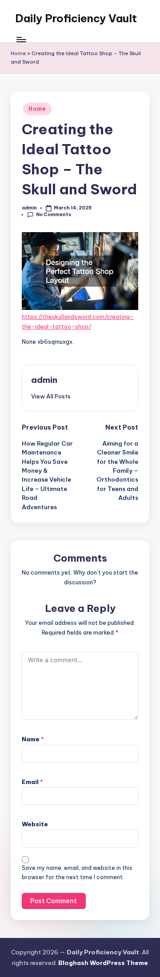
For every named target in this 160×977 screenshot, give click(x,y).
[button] (51, 396)
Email (32, 782)
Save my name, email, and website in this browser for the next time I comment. (77, 872)
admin (44, 379)
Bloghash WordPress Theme (103, 963)
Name (33, 739)
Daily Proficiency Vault (76, 18)
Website (35, 824)
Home (18, 53)
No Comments (53, 214)
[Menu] (20, 39)
